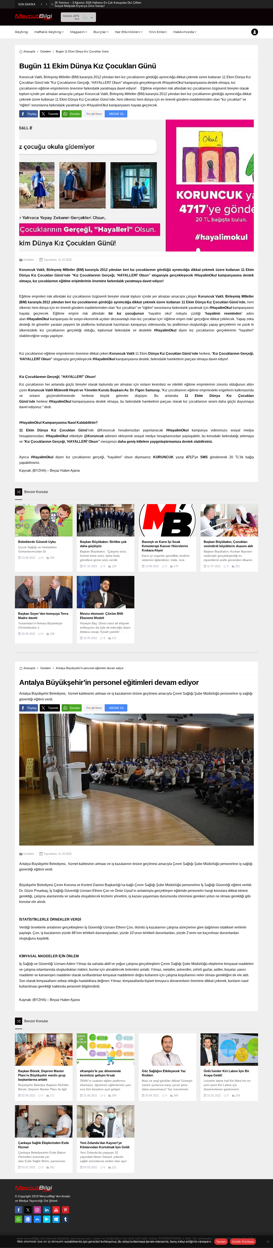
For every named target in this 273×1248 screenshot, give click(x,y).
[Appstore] (37, 1219)
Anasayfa (29, 51)
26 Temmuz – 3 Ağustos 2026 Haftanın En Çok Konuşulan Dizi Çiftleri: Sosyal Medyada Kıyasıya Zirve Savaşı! (98, 4)
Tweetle (53, 114)
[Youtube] (56, 1209)
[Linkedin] (46, 1209)
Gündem (45, 51)
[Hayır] (268, 1241)
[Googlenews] (28, 1219)
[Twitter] (28, 1209)
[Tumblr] (65, 1219)
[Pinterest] (65, 1209)
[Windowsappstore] (56, 1219)
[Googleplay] (46, 1219)
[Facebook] (18, 1209)
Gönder (75, 114)
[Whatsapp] (18, 1219)
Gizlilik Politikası (243, 1241)
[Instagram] (37, 1209)
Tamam (221, 1241)
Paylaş (32, 114)
